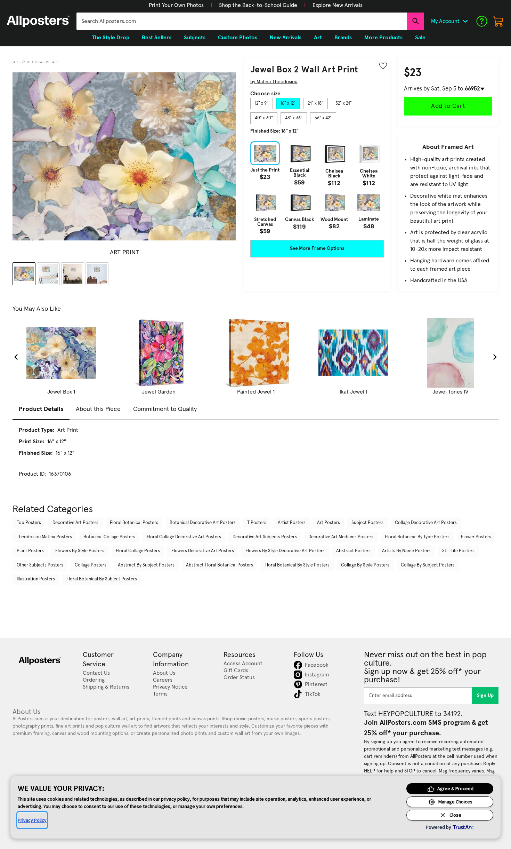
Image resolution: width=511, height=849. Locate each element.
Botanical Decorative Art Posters (203, 523)
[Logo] (38, 21)
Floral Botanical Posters (134, 523)
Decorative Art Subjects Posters (265, 537)
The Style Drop (110, 37)
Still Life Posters (458, 551)
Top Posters (29, 523)
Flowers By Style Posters (79, 551)
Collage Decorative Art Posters (426, 523)
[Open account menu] (465, 21)
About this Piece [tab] (98, 409)
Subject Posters (367, 523)
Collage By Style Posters (365, 565)
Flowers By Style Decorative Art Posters (285, 551)
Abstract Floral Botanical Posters (219, 565)
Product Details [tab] (41, 409)
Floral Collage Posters (138, 551)
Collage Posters (90, 565)
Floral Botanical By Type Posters (417, 537)
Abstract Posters (353, 551)
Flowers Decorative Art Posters (202, 551)
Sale (420, 37)
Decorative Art (43, 62)
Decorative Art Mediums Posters (340, 537)
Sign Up (485, 695)
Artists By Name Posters (406, 551)
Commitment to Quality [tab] (165, 409)
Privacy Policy (32, 820)
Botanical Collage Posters (109, 537)
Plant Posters (30, 551)
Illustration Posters (36, 579)
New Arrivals (285, 37)
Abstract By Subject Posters (146, 565)
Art (17, 62)
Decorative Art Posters (75, 523)
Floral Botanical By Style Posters (297, 565)
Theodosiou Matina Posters (44, 537)
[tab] (261, 104)
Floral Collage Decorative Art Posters (184, 537)
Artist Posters (292, 523)
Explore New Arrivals (338, 5)
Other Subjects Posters (40, 565)
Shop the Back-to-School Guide (258, 5)
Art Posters (328, 523)
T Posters (256, 523)
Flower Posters (476, 537)
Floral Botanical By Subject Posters (101, 579)
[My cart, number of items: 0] (498, 21)
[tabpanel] (317, 187)
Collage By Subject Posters (428, 565)
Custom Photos (237, 37)
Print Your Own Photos (176, 5)
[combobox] (241, 21)
